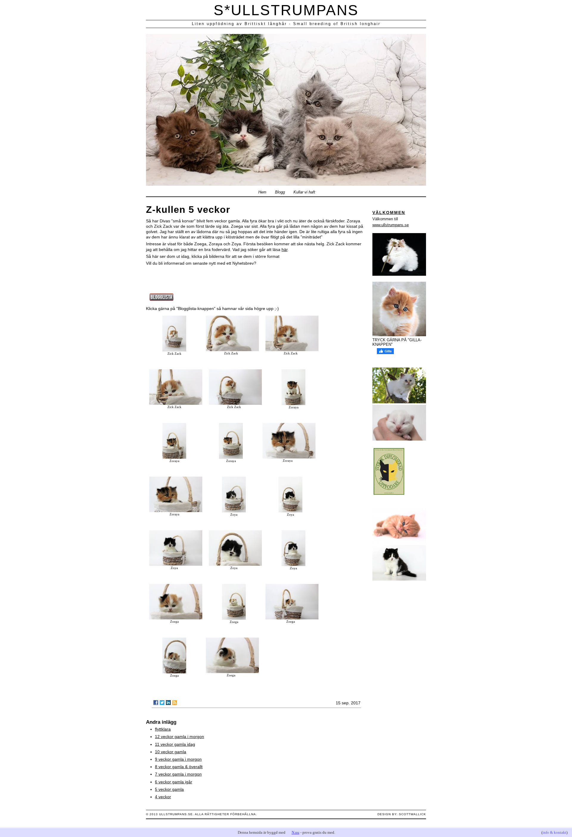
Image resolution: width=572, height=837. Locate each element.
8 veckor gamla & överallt (179, 766)
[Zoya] (234, 511)
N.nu (295, 832)
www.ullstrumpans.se (390, 225)
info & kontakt (554, 832)
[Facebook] (155, 702)
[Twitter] (162, 702)
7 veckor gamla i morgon (178, 774)
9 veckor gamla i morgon (178, 759)
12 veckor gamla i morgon (179, 736)
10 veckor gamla (170, 751)
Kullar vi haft (304, 192)
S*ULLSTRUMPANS (286, 10)
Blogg (280, 192)
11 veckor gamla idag (175, 744)
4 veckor (163, 796)
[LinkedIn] (168, 702)
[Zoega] (175, 618)
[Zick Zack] (174, 350)
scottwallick (412, 814)
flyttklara (163, 729)
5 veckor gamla (169, 789)
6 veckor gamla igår (173, 781)
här (284, 249)
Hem (262, 192)
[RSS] (174, 702)
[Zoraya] (293, 403)
